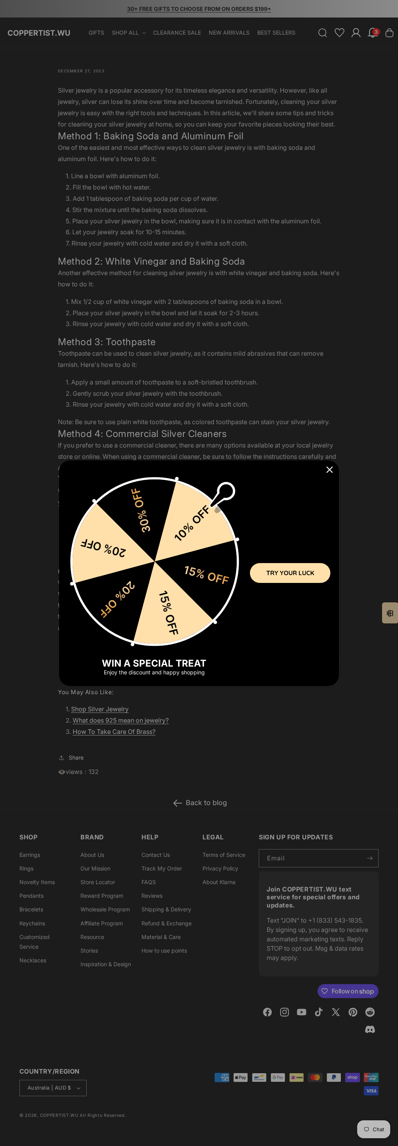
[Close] (329, 469)
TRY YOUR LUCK (290, 573)
